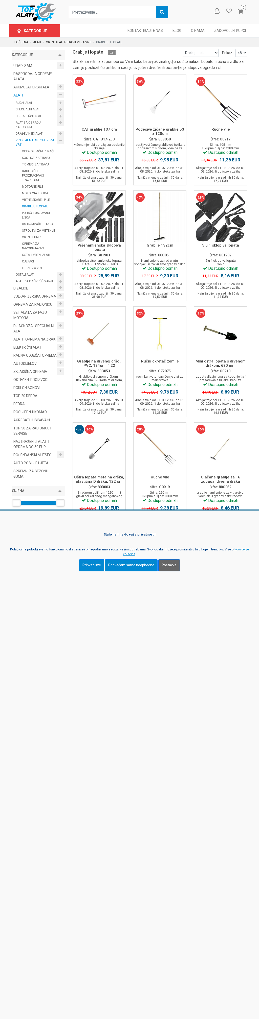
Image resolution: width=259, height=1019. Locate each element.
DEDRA (19, 404)
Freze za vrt (32, 268)
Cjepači (28, 261)
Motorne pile (32, 186)
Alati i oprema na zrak (34, 339)
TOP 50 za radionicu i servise (32, 430)
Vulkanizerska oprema (35, 296)
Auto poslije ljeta (31, 463)
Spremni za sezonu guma (30, 473)
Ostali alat (25, 274)
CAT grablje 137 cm (99, 129)
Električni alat (27, 347)
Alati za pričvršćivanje (35, 281)
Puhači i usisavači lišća (36, 215)
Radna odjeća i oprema (35, 355)
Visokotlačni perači (38, 151)
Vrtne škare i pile (36, 200)
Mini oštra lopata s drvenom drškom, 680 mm (221, 363)
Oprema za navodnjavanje (34, 246)
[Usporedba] (94, 115)
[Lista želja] (105, 115)
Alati (37, 42)
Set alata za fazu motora (30, 315)
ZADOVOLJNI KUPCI (230, 31)
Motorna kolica (35, 193)
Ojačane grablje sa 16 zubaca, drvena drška (220, 479)
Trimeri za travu (35, 164)
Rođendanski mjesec (32, 455)
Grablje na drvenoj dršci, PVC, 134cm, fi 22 (99, 363)
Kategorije (36, 31)
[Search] (162, 12)
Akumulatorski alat (32, 87)
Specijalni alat (28, 109)
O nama (198, 31)
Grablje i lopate (35, 206)
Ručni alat (24, 103)
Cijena (18, 491)
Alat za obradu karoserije (28, 125)
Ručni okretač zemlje (160, 361)
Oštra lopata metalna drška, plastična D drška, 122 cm (99, 479)
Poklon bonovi (26, 388)
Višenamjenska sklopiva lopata (99, 247)
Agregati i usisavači (31, 420)
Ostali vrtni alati (36, 255)
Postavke (169, 565)
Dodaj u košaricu (99, 102)
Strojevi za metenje (38, 230)
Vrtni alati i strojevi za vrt (68, 42)
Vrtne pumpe (32, 237)
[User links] (217, 11)
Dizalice (21, 288)
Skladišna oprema (30, 372)
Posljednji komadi (30, 412)
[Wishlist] (229, 11)
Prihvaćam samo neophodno (131, 565)
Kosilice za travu (36, 158)
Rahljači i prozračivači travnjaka (33, 175)
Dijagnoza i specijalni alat (33, 328)
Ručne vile (220, 129)
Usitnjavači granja (37, 224)
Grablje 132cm (160, 245)
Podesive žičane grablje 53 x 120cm (160, 131)
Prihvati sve (91, 565)
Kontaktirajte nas (145, 31)
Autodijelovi (25, 363)
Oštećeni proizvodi (30, 380)
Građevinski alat (29, 133)
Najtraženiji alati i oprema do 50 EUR (31, 444)
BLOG (176, 31)
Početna (21, 42)
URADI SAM (23, 66)
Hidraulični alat (29, 116)
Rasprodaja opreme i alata (33, 76)
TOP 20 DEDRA (25, 396)
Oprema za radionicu (33, 304)
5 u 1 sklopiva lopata (220, 245)
